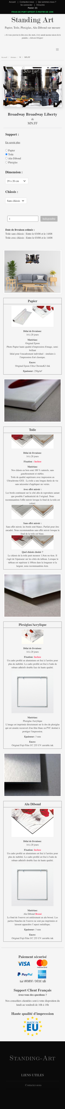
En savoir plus (12, 142)
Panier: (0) (32, 8)
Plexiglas (13, 162)
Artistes (13, 57)
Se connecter (26, 5)
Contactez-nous (27, 2)
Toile (11, 154)
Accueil (12, 2)
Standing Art (33, 20)
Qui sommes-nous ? (47, 2)
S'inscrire (40, 5)
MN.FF (27, 57)
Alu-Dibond (14, 158)
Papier (11, 150)
